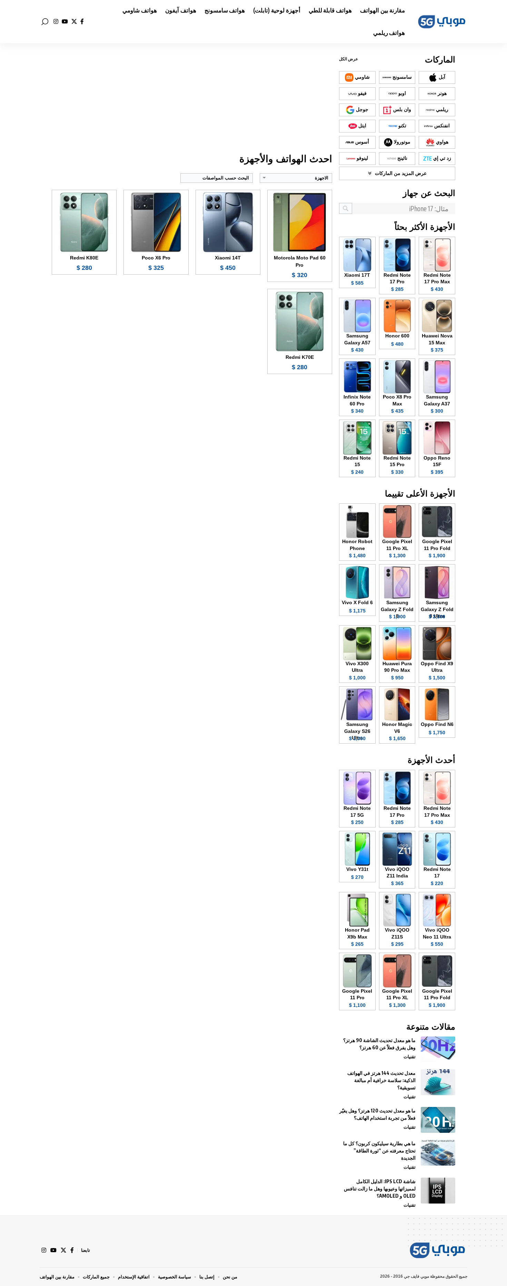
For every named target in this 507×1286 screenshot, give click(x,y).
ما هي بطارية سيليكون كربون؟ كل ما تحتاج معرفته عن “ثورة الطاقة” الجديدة (379, 1150)
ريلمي (441, 109)
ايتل (361, 125)
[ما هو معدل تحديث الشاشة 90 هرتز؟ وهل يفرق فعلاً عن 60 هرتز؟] (438, 1049)
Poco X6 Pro (156, 258)
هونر (441, 93)
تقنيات (410, 1056)
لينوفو (361, 158)
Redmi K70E (300, 357)
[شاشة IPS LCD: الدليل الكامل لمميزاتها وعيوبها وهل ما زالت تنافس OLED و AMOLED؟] (438, 1191)
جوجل (361, 109)
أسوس (361, 142)
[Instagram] (56, 21)
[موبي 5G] (441, 21)
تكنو (401, 125)
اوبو (401, 93)
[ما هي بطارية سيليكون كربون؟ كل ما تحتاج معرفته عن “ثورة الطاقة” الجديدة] (438, 1153)
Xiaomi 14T (228, 258)
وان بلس (401, 109)
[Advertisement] (192, 98)
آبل (441, 77)
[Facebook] (82, 21)
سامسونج (401, 77)
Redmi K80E (84, 258)
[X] (74, 21)
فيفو (362, 93)
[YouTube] (65, 21)
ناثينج (401, 158)
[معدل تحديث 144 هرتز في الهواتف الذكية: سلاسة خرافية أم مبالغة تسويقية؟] (438, 1082)
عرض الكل (348, 59)
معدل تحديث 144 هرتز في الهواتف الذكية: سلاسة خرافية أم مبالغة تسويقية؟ (381, 1080)
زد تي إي (441, 158)
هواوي (441, 142)
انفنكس (441, 125)
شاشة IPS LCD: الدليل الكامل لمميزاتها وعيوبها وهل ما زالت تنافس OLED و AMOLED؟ (380, 1188)
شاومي (362, 77)
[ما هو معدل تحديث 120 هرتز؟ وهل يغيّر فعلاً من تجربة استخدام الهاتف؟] (438, 1120)
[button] (44, 22)
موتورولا (401, 142)
